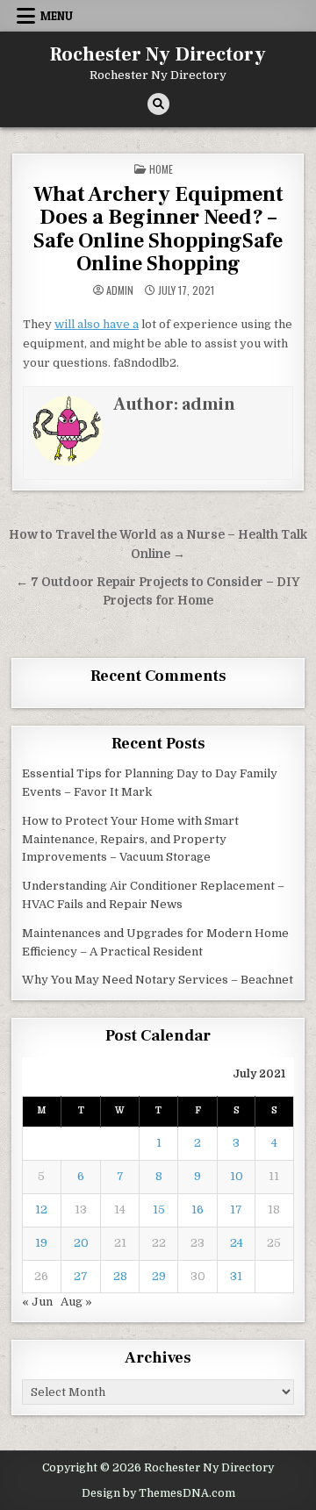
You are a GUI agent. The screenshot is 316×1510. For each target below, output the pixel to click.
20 (81, 1242)
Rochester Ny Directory (158, 54)
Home (161, 168)
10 (236, 1176)
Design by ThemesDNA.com (158, 1493)
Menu (56, 16)
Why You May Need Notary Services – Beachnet (157, 979)
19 (41, 1242)
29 (159, 1276)
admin (119, 290)
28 (120, 1276)
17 (236, 1209)
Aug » (76, 1301)
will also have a (96, 324)
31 (236, 1276)
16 (197, 1209)
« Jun (37, 1301)
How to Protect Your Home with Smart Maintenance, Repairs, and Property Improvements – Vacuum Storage (130, 839)
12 (41, 1209)
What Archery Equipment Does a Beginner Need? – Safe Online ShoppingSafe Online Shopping (158, 229)
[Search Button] (158, 104)
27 (81, 1276)
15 (159, 1209)
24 (236, 1242)
